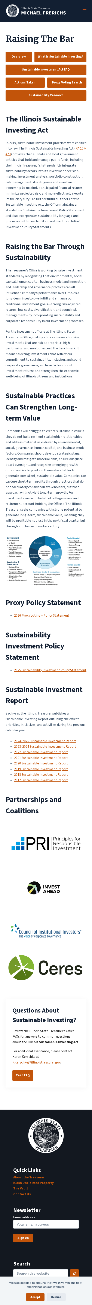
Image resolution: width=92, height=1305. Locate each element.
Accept (35, 1297)
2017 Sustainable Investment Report (41, 780)
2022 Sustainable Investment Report (41, 752)
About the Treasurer (29, 1177)
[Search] (74, 1273)
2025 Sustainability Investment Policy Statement (50, 670)
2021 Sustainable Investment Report (41, 758)
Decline (56, 1297)
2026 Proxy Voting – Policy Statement (41, 615)
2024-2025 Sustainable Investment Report (45, 741)
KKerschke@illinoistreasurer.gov (36, 1062)
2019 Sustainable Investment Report (41, 769)
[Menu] (84, 11)
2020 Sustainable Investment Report (41, 763)
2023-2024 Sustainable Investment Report (45, 746)
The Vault (20, 1188)
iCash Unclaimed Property (33, 1183)
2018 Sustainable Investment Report (41, 774)
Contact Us (22, 1194)
